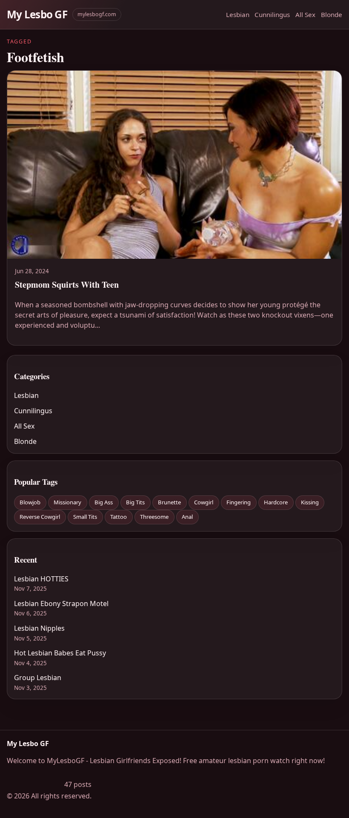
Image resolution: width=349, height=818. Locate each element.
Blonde (331, 14)
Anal (187, 517)
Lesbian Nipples (39, 628)
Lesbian (237, 14)
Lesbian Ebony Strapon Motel (61, 603)
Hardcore (276, 502)
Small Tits (85, 517)
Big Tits (135, 502)
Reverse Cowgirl (40, 517)
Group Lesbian (37, 677)
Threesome (154, 517)
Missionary (67, 502)
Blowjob (30, 502)
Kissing (310, 502)
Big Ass (103, 502)
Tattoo (118, 517)
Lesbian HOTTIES (41, 578)
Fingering (238, 502)
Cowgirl (203, 502)
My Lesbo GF (37, 14)
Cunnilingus (272, 14)
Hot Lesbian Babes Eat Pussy (60, 653)
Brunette (169, 502)
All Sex (305, 14)
